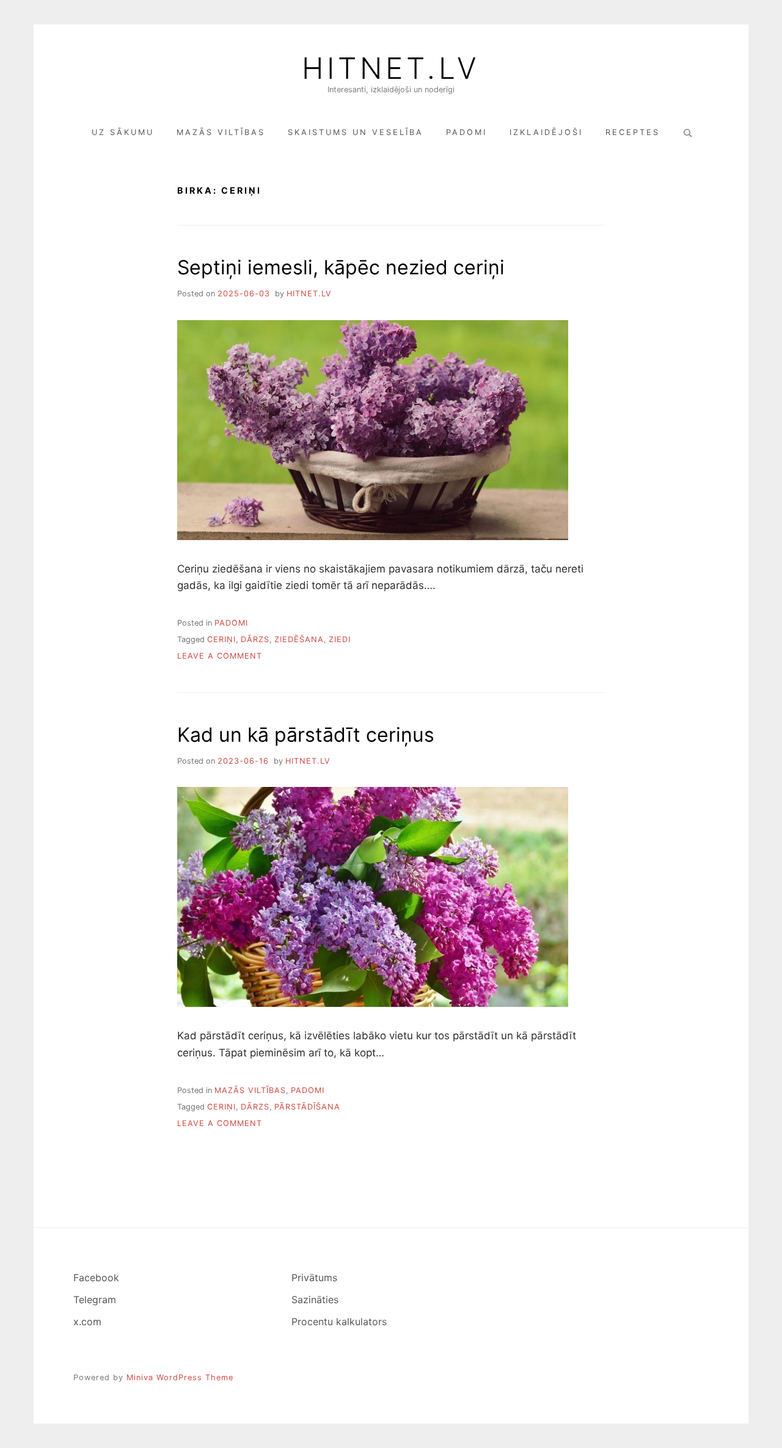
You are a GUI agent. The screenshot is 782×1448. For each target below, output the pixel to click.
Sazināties (314, 1299)
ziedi (340, 639)
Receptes (632, 132)
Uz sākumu (123, 132)
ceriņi (221, 639)
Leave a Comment (219, 655)
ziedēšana (299, 639)
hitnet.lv (309, 293)
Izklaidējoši (546, 132)
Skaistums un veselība (355, 132)
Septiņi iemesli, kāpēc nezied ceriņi (341, 267)
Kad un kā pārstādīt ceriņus (305, 735)
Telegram (94, 1299)
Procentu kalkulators (339, 1321)
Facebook (96, 1277)
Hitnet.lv (391, 68)
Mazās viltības (221, 132)
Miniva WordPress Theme (179, 1377)
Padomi (466, 132)
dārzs (255, 639)
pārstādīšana (307, 1106)
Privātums (314, 1277)
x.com (87, 1321)
